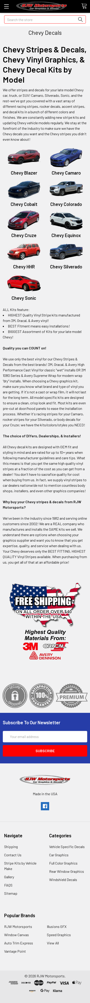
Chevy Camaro (66, 173)
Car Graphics (59, 855)
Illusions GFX (56, 926)
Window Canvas (16, 935)
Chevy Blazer (24, 173)
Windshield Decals (63, 879)
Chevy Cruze (23, 235)
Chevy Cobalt (24, 204)
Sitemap (10, 893)
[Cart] (85, 6)
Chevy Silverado (66, 266)
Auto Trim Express (18, 943)
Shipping (11, 846)
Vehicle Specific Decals (67, 846)
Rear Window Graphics (66, 871)
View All (53, 943)
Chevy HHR (24, 266)
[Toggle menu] (6, 6)
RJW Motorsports (18, 926)
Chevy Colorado (66, 204)
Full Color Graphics (63, 863)
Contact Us (12, 855)
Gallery (9, 877)
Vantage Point (15, 951)
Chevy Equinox (66, 235)
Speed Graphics (59, 935)
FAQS (8, 885)
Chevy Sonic (24, 298)
